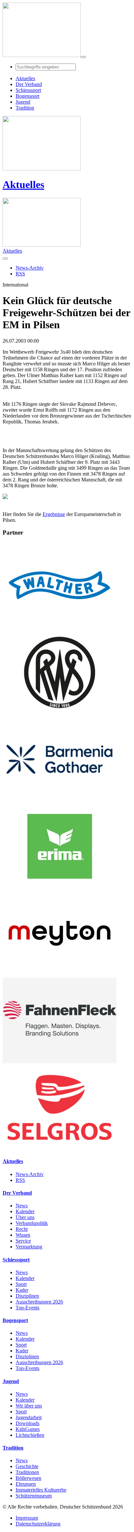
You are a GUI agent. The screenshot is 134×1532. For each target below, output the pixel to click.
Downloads (27, 1423)
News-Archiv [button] (30, 268)
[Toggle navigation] (83, 57)
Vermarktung (29, 1246)
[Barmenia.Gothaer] (59, 800)
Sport (21, 1284)
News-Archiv (30, 1174)
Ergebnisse (54, 514)
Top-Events (27, 1307)
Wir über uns (29, 1405)
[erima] (59, 887)
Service (23, 1241)
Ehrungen (26, 1484)
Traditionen (27, 1472)
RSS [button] (20, 273)
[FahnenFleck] (59, 1061)
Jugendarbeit (29, 1417)
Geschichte (27, 1466)
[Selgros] (59, 1148)
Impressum (27, 1518)
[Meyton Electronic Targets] (59, 974)
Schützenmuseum (34, 1495)
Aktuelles (23, 184)
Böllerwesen (28, 1478)
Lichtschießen (30, 1435)
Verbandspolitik (32, 1223)
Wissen (23, 1235)
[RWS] (59, 713)
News (22, 1205)
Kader (22, 1290)
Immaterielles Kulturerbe (41, 1490)
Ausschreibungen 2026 (39, 1301)
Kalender (25, 1211)
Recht (22, 1229)
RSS (20, 1180)
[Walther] (59, 626)
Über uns (25, 1217)
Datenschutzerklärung (38, 1523)
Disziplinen (27, 1296)
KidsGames (28, 1429)
